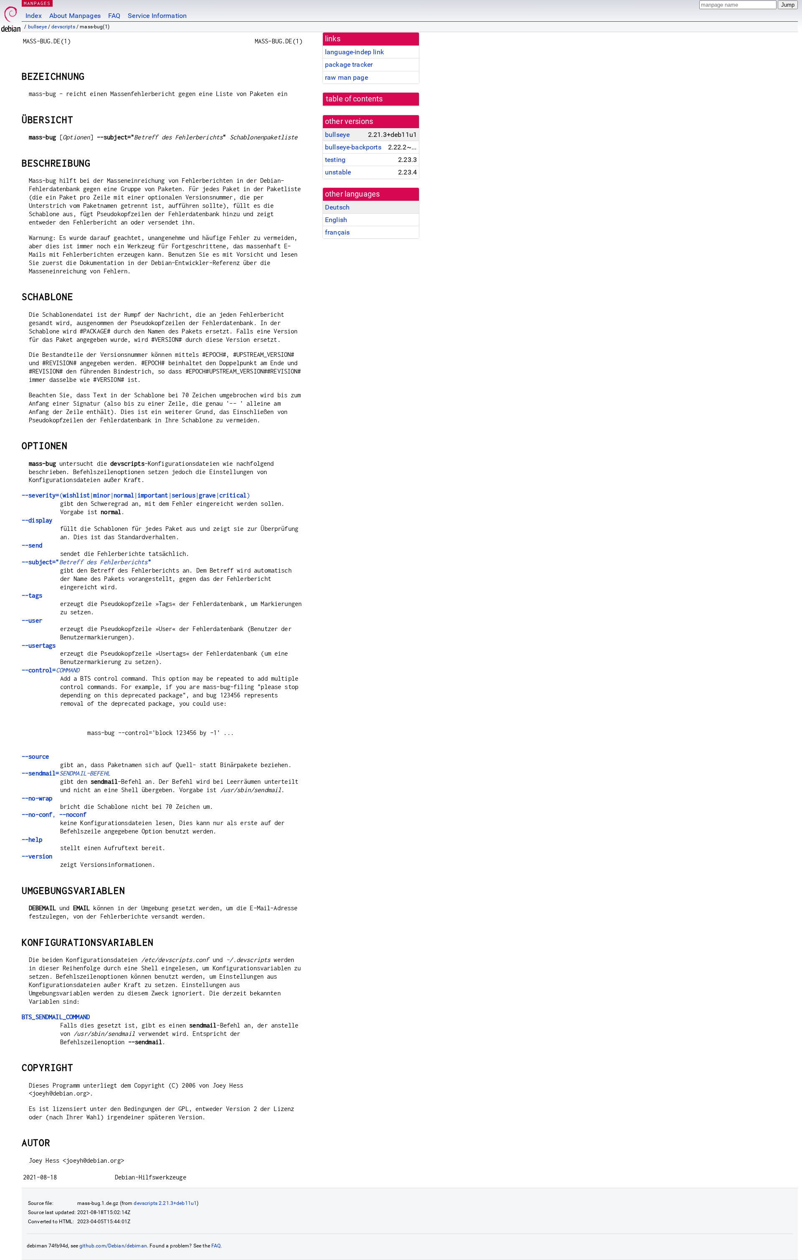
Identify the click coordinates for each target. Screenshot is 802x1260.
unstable (338, 172)
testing (335, 160)
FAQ (114, 16)
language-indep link (354, 52)
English (336, 220)
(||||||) (136, 495)
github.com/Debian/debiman (113, 1246)
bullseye (37, 27)
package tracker (349, 64)
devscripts (63, 27)
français (337, 232)
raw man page (346, 77)
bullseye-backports (353, 147)
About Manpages (75, 16)
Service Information (157, 16)
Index (33, 16)
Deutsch (337, 207)
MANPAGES (37, 3)
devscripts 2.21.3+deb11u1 (165, 1203)
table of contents (354, 99)
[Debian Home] (10, 17)
